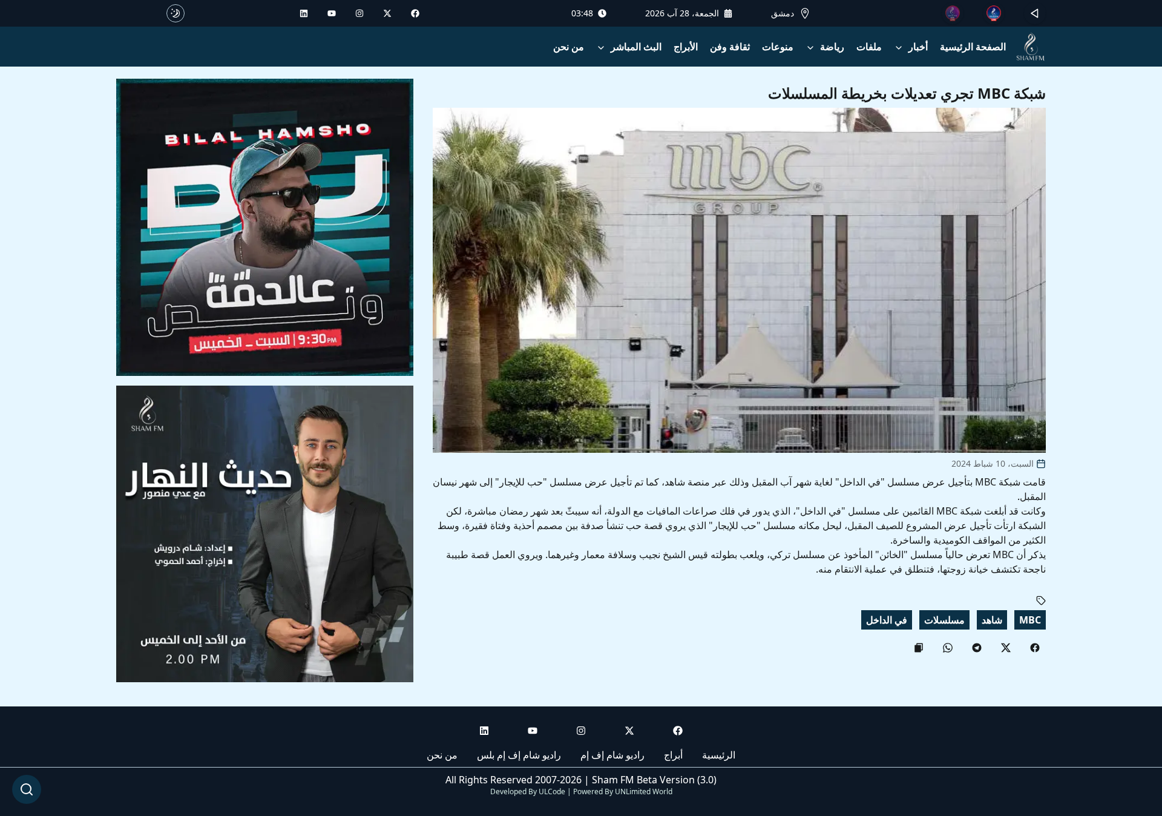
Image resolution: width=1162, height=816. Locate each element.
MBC (1030, 620)
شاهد (992, 620)
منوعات (777, 46)
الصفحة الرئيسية (973, 46)
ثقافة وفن (730, 46)
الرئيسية (718, 755)
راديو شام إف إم (612, 755)
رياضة (832, 46)
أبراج (673, 755)
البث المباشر (636, 46)
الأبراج (686, 46)
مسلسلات (944, 620)
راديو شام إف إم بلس (519, 755)
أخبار (918, 46)
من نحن (568, 46)
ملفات (869, 46)
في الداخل (886, 620)
